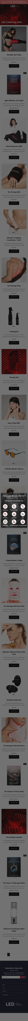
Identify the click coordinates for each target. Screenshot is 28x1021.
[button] (5, 507)
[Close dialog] (26, 494)
